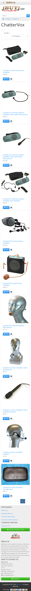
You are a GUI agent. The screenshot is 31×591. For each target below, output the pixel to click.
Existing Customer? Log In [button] (16, 529)
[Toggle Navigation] (3, 2)
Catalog (8, 19)
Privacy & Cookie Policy (8, 516)
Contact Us (4, 510)
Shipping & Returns (7, 513)
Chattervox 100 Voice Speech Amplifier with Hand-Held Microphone (13, 157)
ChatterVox (15, 19)
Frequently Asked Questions (9, 520)
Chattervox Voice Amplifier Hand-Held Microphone (15, 411)
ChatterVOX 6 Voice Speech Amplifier (13, 242)
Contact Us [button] (16, 579)
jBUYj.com (19, 584)
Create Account (5, 526)
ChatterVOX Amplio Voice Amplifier (12, 284)
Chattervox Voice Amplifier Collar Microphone (15, 369)
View (6, 79)
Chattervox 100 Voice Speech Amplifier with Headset (13, 200)
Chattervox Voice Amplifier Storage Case (13, 488)
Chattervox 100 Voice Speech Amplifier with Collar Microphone (15, 114)
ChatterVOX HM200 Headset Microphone (13, 326)
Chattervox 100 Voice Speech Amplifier (13, 71)
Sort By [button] (6, 33)
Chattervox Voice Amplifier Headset (13, 453)
